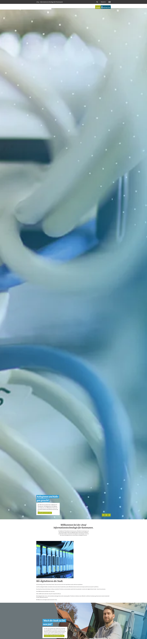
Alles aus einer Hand (44, 514)
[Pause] (106, 515)
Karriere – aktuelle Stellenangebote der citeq (54, 635)
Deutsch (103, 2)
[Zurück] (103, 515)
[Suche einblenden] (97, 2)
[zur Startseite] (103, 7)
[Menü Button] (109, 2)
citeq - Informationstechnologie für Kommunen (49, 2)
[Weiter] (109, 515)
